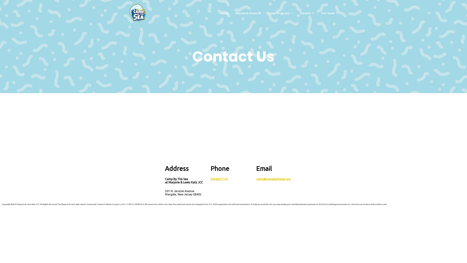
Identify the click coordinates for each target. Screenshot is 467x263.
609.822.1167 (219, 179)
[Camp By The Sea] (138, 12)
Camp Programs (279, 13)
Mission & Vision (246, 13)
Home (224, 13)
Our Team (328, 13)
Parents (305, 13)
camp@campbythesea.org (273, 179)
